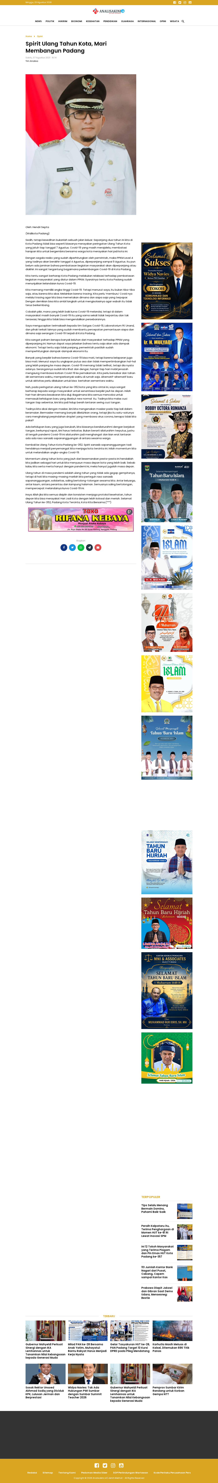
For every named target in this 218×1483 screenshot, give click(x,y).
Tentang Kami (67, 1472)
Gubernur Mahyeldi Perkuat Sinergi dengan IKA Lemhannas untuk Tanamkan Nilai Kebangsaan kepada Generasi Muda (45, 1351)
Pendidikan (110, 21)
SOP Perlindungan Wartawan (130, 1472)
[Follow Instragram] (113, 1465)
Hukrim (62, 21)
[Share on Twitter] (72, 547)
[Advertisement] (166, 85)
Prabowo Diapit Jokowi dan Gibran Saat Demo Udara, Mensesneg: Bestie (157, 1293)
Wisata (174, 21)
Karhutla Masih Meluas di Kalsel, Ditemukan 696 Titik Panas (171, 1348)
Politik (50, 21)
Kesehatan (92, 21)
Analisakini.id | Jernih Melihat (108, 1478)
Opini (163, 21)
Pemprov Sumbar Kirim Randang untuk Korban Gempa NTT (168, 1391)
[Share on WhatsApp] (80, 547)
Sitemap (48, 1472)
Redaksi (32, 1472)
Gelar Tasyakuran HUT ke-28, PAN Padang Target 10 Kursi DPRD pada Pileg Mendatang (130, 1348)
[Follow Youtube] (189, 2)
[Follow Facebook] (174, 2)
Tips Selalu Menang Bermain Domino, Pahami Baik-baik (154, 1208)
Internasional (147, 21)
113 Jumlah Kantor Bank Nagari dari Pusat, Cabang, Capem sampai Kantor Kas (157, 1272)
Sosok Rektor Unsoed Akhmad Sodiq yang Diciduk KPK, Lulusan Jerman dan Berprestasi (45, 1392)
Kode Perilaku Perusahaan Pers (172, 1472)
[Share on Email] (98, 547)
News (38, 21)
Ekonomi (76, 21)
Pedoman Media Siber (94, 1472)
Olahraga (127, 21)
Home (29, 36)
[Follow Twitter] (179, 2)
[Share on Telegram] (89, 547)
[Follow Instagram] (184, 2)
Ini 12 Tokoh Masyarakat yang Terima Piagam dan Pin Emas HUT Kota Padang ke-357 (157, 1251)
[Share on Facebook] (63, 547)
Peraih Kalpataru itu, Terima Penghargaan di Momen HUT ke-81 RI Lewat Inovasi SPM (157, 1231)
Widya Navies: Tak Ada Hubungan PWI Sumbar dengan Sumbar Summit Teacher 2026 (85, 1392)
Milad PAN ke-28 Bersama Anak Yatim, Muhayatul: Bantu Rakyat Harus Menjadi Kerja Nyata (87, 1349)
